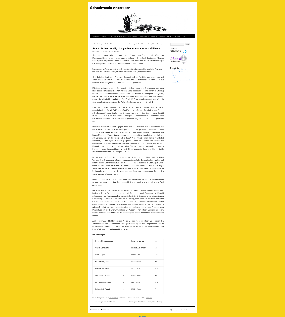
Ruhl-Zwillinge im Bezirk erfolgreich (104, 44)
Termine (103, 36)
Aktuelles (96, 36)
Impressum (177, 36)
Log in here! (142, 316)
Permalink (149, 298)
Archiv (169, 36)
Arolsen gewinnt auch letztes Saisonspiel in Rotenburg (146, 44)
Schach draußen (176, 76)
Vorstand (154, 36)
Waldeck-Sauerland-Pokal (179, 78)
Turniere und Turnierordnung (117, 36)
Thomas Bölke (115, 51)
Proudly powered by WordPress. (181, 310)
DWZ (184, 36)
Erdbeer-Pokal (176, 74)
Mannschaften (132, 36)
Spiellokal (162, 36)
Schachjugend (144, 36)
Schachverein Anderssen (110, 7)
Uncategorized (113, 298)
